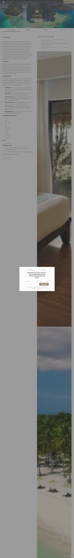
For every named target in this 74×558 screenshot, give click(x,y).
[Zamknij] (53, 267)
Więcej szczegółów (39, 288)
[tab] (30, 269)
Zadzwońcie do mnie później (44, 284)
